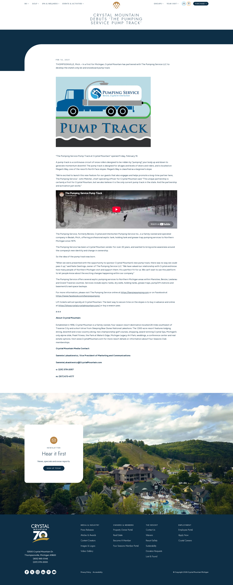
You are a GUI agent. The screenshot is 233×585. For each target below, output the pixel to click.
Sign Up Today (54, 468)
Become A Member (122, 540)
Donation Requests (154, 551)
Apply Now (183, 535)
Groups (158, 3)
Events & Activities (72, 3)
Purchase (200, 3)
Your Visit (172, 3)
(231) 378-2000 (40, 562)
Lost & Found (151, 556)
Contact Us (150, 529)
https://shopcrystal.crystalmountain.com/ (79, 305)
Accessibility (97, 572)
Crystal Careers (185, 540)
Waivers (149, 535)
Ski (26, 3)
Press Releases (87, 529)
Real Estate (118, 535)
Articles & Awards (88, 535)
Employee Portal (185, 529)
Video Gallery (87, 551)
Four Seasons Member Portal (126, 545)
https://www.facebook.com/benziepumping (78, 296)
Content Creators (88, 540)
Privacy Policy (86, 572)
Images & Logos (88, 545)
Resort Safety (151, 540)
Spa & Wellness (50, 3)
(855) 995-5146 (40, 558)
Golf (34, 3)
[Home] (116, 5)
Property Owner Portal (123, 529)
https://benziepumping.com (135, 292)
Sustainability (151, 545)
